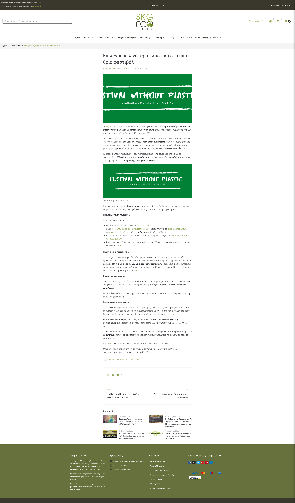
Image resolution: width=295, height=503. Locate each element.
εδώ (136, 270)
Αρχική (4, 46)
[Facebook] (190, 462)
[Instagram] (194, 462)
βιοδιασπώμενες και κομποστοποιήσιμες (130, 229)
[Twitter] (198, 462)
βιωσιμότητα (122, 360)
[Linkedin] (211, 462)
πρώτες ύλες (146, 225)
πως (111, 343)
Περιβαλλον (134, 360)
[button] (256, 21)
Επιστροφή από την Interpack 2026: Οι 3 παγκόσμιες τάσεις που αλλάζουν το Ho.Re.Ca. (132, 421)
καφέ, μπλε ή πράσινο (119, 232)
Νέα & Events (16, 46)
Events (111, 360)
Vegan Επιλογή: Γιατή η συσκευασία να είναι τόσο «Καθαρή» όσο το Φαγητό (178, 436)
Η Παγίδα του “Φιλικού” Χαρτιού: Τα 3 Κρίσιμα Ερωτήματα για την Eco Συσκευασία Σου (132, 436)
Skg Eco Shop (110, 68)
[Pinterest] (207, 462)
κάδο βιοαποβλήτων (177, 229)
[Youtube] (202, 462)
